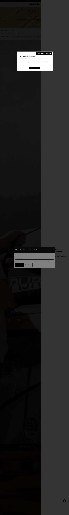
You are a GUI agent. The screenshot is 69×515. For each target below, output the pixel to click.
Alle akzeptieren (35, 67)
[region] (35, 61)
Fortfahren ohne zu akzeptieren (44, 53)
